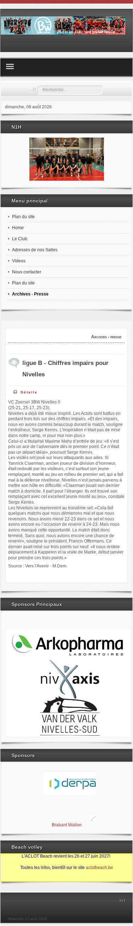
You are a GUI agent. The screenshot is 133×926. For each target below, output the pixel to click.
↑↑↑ (122, 900)
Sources (12, 878)
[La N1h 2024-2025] (66, 158)
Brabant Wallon (67, 823)
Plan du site (23, 216)
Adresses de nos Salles (34, 249)
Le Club (19, 238)
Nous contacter (26, 271)
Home (18, 227)
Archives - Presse (30, 294)
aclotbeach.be (99, 867)
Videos (19, 260)
